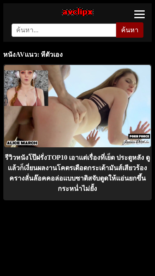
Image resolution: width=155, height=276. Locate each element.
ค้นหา (129, 30)
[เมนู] (139, 14)
